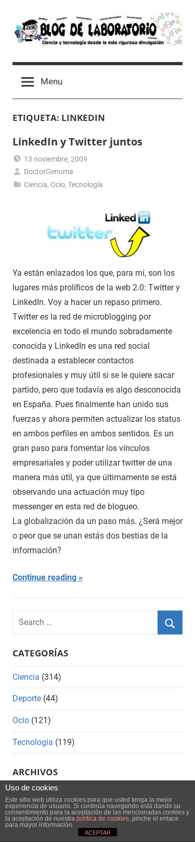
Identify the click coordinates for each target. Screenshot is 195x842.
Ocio (57, 184)
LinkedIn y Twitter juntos (77, 142)
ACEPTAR (98, 832)
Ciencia (35, 184)
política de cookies (102, 818)
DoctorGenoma (48, 171)
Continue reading (44, 577)
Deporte (26, 698)
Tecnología (85, 184)
